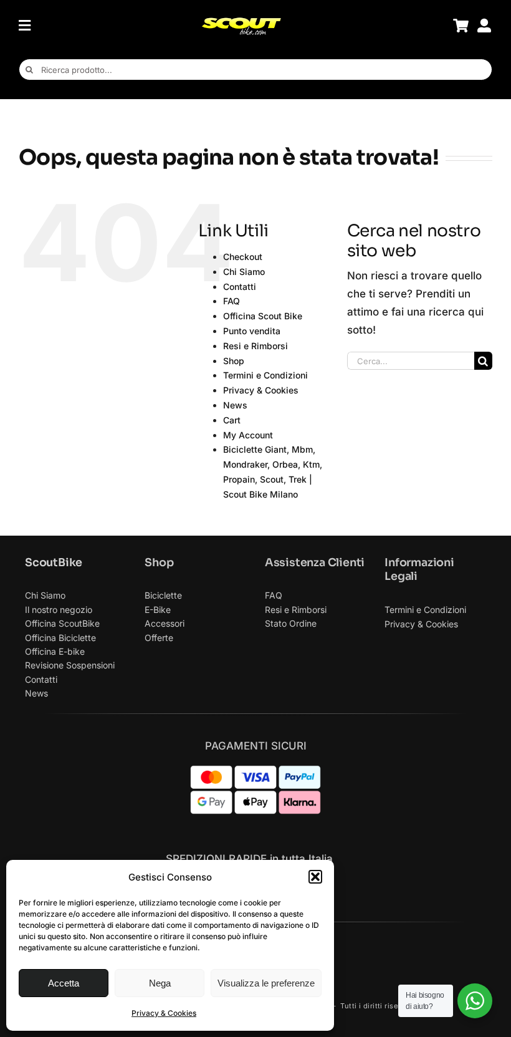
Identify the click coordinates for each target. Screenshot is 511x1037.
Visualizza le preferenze (266, 983)
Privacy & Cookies (163, 1013)
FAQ (231, 301)
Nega (160, 983)
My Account (248, 435)
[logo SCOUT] (241, 22)
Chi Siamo (244, 271)
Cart (232, 420)
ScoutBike (53, 562)
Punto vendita (251, 331)
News (235, 405)
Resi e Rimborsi (255, 345)
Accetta (63, 983)
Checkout (242, 256)
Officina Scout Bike (262, 316)
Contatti (239, 286)
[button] (315, 877)
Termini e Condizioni (265, 375)
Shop (233, 360)
